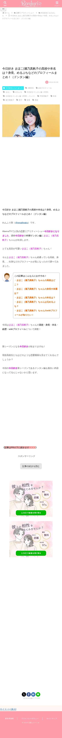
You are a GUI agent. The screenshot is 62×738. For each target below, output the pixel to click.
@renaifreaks (21, 222)
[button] (56, 488)
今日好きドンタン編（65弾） (38, 92)
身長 (28, 100)
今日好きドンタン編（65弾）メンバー (20, 96)
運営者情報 (9, 718)
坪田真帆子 (44, 96)
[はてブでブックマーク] (33, 694)
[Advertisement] (31, 172)
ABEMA (31, 88)
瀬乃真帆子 (9, 100)
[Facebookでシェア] (29, 694)
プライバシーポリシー (30, 718)
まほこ (8, 92)
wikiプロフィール (45, 88)
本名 (54, 96)
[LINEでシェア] (38, 694)
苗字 (20, 100)
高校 (36, 100)
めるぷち (18, 92)
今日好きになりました (14, 88)
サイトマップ (52, 718)
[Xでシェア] (24, 694)
